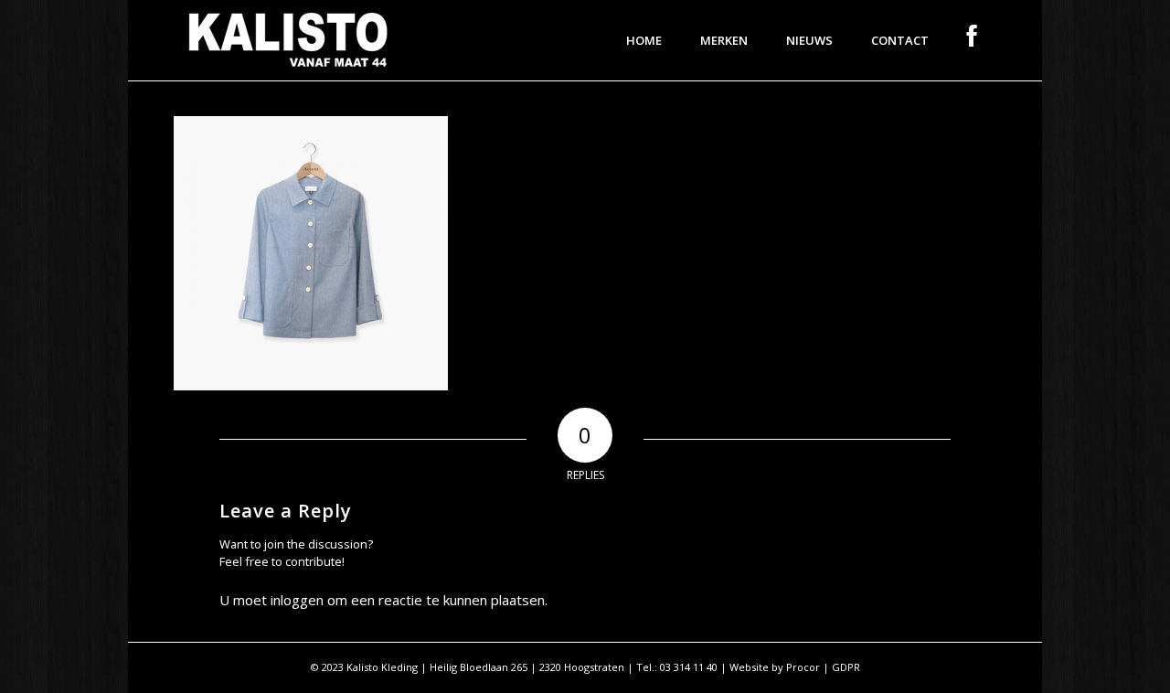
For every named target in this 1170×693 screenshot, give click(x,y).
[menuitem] (644, 40)
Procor (803, 667)
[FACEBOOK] (972, 40)
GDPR (846, 667)
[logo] (288, 40)
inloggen (297, 600)
